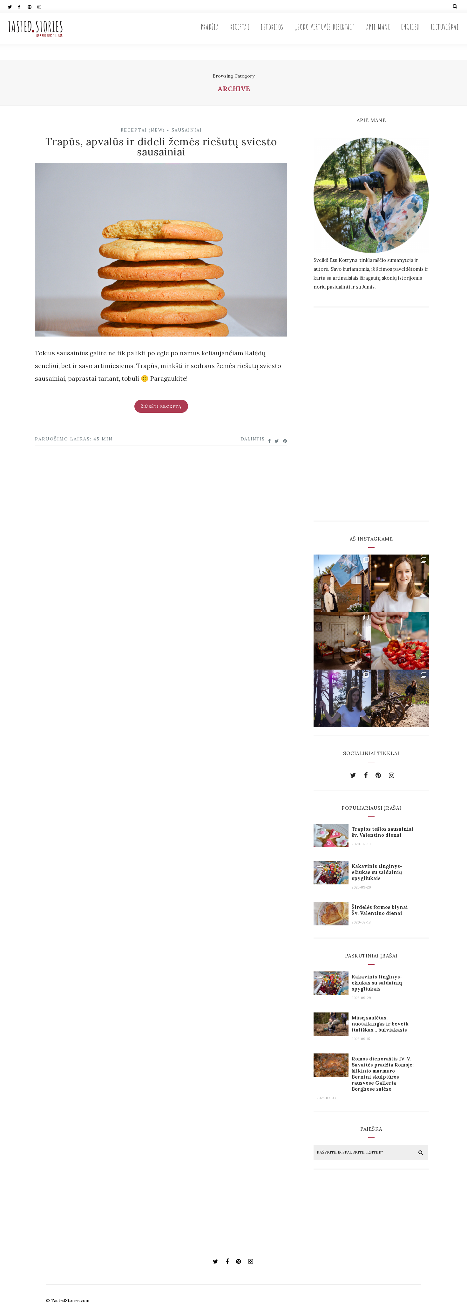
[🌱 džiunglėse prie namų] (400, 698)
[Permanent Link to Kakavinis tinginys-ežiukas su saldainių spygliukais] (331, 882)
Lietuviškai (445, 27)
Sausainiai (187, 130)
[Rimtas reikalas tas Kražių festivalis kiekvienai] (342, 583)
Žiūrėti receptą (161, 406)
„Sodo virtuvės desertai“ (325, 27)
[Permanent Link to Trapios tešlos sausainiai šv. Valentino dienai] (331, 844)
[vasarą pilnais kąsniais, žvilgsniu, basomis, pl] (400, 641)
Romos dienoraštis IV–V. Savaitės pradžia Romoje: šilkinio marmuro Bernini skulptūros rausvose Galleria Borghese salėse (383, 1074)
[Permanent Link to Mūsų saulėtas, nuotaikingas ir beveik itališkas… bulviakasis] (331, 1033)
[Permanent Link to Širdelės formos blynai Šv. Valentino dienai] (331, 923)
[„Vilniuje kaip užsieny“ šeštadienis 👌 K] (400, 583)
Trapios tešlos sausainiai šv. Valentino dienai (383, 832)
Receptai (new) (143, 130)
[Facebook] (22, 6)
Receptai (240, 27)
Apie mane (378, 27)
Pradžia (210, 27)
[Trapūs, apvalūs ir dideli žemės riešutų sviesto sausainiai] (161, 252)
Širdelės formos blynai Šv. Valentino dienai (380, 910)
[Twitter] (12, 6)
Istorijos (272, 27)
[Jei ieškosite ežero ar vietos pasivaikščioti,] (342, 698)
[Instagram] (42, 6)
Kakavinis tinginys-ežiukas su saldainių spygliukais (377, 872)
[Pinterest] (32, 6)
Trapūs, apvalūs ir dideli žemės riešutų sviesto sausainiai (161, 146)
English (410, 27)
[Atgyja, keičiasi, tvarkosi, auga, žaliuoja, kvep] (342, 641)
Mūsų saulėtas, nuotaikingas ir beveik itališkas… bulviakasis (380, 1024)
